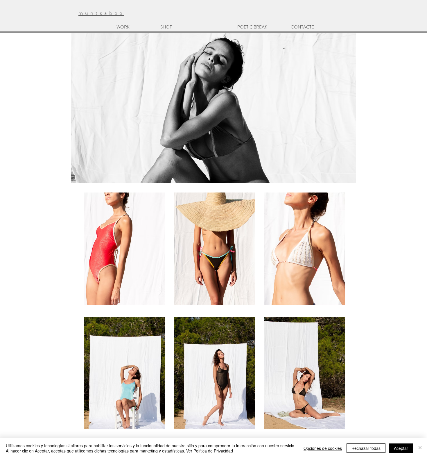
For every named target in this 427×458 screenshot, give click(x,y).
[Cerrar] (420, 448)
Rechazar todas (366, 448)
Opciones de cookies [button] (323, 448)
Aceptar (401, 448)
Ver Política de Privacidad (209, 451)
